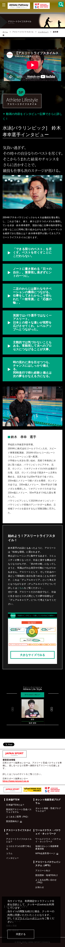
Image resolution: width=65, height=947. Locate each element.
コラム (9, 853)
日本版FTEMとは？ (15, 805)
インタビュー (43, 32)
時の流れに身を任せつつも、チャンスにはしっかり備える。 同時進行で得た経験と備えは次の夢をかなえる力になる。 (32, 369)
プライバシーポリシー (29, 918)
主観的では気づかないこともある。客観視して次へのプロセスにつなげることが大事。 (32, 346)
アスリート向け (42, 870)
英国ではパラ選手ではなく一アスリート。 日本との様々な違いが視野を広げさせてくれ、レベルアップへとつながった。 (32, 322)
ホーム (5, 32)
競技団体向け (12, 821)
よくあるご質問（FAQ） (17, 816)
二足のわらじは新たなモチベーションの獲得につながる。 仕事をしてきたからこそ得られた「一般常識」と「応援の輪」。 (32, 295)
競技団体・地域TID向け (46, 875)
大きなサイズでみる (32, 654)
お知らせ (39, 887)
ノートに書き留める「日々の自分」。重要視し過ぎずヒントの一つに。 (32, 272)
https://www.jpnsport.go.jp (16, 781)
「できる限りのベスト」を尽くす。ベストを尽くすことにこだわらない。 (32, 252)
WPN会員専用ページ (45, 853)
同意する (21, 934)
